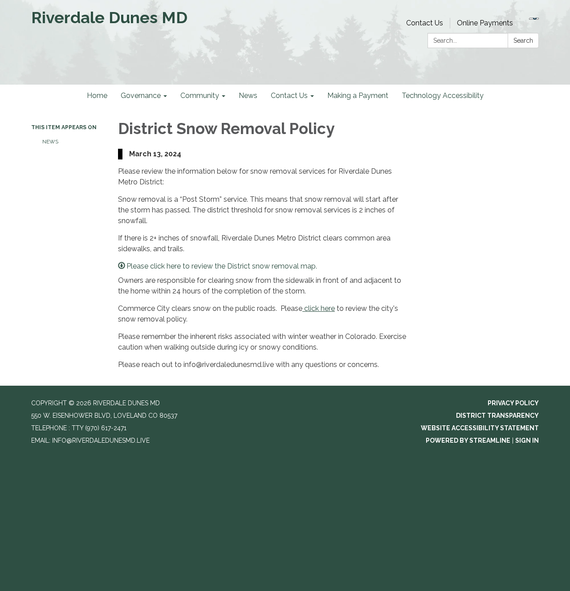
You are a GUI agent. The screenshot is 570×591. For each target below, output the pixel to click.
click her (316, 308)
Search (523, 40)
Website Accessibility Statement (480, 428)
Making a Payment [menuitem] (357, 95)
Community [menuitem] (199, 95)
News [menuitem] (248, 95)
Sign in (527, 440)
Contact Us (424, 23)
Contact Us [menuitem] (289, 95)
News (50, 142)
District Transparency (497, 415)
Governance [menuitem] (141, 95)
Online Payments (485, 23)
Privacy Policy (513, 403)
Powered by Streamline (468, 440)
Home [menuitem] (97, 95)
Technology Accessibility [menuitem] (443, 95)
